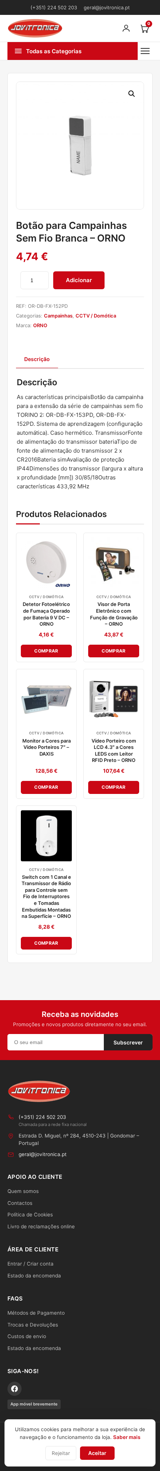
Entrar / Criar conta (30, 1264)
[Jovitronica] (39, 1091)
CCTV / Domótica (96, 316)
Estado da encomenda (34, 1276)
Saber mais (126, 1437)
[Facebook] (14, 1389)
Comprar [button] (46, 651)
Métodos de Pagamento (36, 1313)
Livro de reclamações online (41, 1226)
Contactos (19, 1203)
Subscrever (128, 1042)
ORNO (40, 325)
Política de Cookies (30, 1215)
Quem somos (23, 1191)
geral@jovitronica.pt (107, 7)
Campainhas (58, 316)
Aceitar (97, 1453)
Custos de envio (26, 1336)
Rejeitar (61, 1453)
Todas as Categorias (53, 51)
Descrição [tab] (37, 359)
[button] (131, 93)
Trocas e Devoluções (32, 1325)
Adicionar (79, 280)
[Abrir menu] (145, 51)
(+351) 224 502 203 (54, 7)
